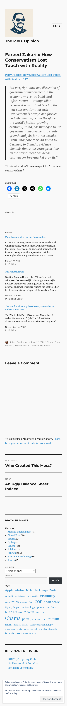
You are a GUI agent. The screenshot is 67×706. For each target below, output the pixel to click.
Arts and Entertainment (19, 532)
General (11, 546)
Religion (12, 553)
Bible (29, 590)
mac (20, 612)
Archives (9, 567)
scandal (25, 625)
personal (36, 619)
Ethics (7, 603)
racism (53, 619)
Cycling (11, 542)
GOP (38, 602)
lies (15, 612)
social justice (23, 629)
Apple (9, 590)
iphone (40, 607)
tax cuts (9, 633)
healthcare (52, 602)
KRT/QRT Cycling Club (22, 659)
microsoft (41, 612)
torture (27, 633)
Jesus (53, 607)
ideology (30, 607)
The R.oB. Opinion (22, 41)
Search (8, 575)
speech (34, 629)
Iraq (47, 607)
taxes (19, 633)
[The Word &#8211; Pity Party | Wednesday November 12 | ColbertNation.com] (32, 318)
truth (34, 633)
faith (15, 602)
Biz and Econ (53, 342)
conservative (36, 345)
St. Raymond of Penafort (23, 663)
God (31, 602)
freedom (23, 603)
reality (46, 345)
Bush (53, 590)
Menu (56, 26)
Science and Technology (20, 556)
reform (8, 624)
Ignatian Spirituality (20, 667)
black (37, 590)
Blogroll (12, 539)
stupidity (52, 629)
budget (45, 591)
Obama (13, 618)
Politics (8, 345)
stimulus (43, 629)
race (45, 619)
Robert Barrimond (19, 342)
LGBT (8, 612)
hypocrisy (18, 607)
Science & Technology (41, 624)
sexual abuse (10, 629)
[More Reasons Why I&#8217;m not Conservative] (32, 250)
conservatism (22, 345)
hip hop (8, 607)
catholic (9, 596)
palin (25, 619)
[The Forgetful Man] (32, 285)
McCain (29, 612)
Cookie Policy (11, 693)
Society (11, 560)
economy (47, 596)
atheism (20, 590)
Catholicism (20, 596)
